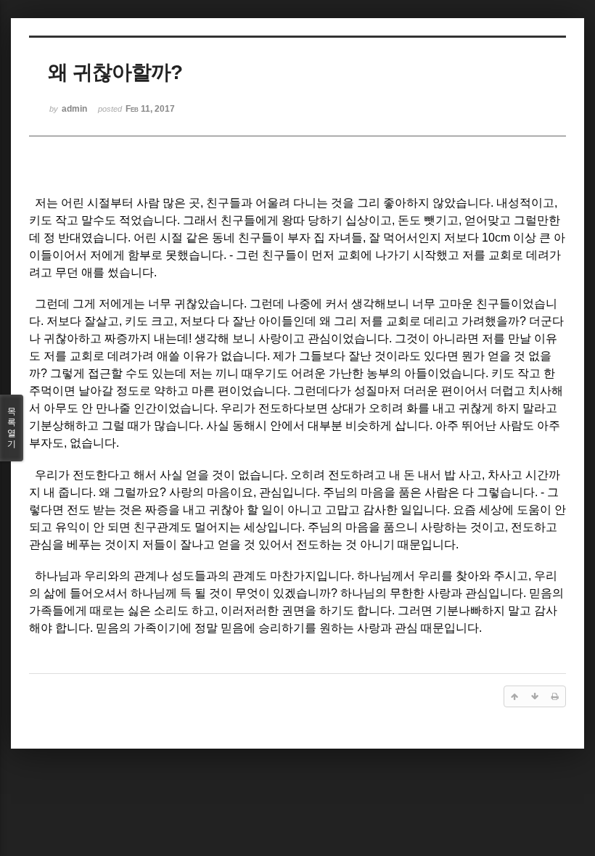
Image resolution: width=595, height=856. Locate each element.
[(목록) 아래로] (535, 696)
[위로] (514, 696)
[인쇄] (555, 696)
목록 (11, 427)
